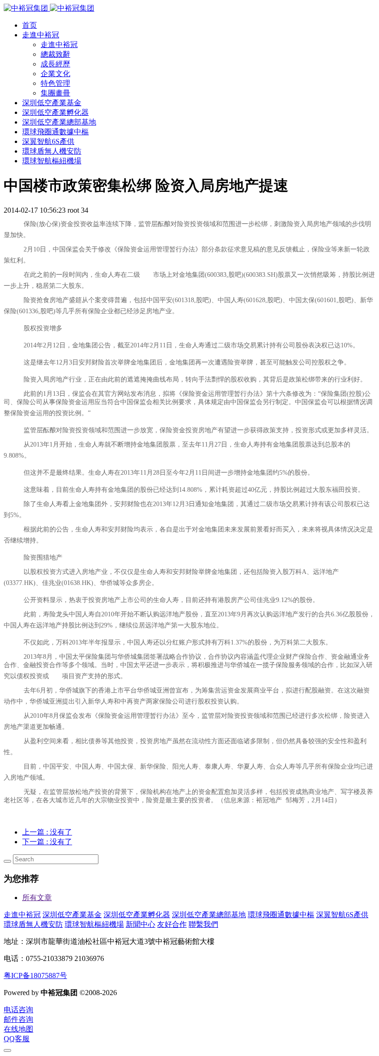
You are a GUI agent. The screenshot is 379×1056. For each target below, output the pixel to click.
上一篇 (47, 832)
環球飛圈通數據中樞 (281, 915)
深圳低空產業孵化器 (137, 915)
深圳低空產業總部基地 (209, 915)
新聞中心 (140, 924)
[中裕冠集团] (49, 8)
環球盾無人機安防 (33, 924)
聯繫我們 (203, 924)
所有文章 (37, 897)
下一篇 (47, 842)
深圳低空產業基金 (72, 915)
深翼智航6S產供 (342, 915)
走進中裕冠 (22, 915)
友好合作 (172, 924)
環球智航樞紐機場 (94, 924)
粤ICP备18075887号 (35, 975)
